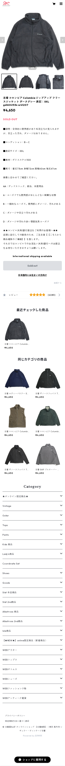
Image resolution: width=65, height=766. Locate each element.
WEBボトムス (10, 669)
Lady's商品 (8, 554)
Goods (6, 582)
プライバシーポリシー (15, 716)
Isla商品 (7, 630)
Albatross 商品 (11, 611)
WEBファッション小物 (15, 688)
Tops (5, 525)
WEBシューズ (10, 678)
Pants (6, 534)
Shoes (6, 573)
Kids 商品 (8, 544)
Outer (6, 515)
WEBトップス (10, 659)
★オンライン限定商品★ (15, 496)
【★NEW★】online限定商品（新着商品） (25, 640)
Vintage (7, 506)
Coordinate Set (11, 563)
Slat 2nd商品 (9, 602)
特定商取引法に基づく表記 (17, 721)
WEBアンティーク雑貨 (15, 698)
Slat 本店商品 (10, 592)
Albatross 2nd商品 (13, 621)
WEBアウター (10, 650)
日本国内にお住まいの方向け (32, 275)
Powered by (29, 736)
